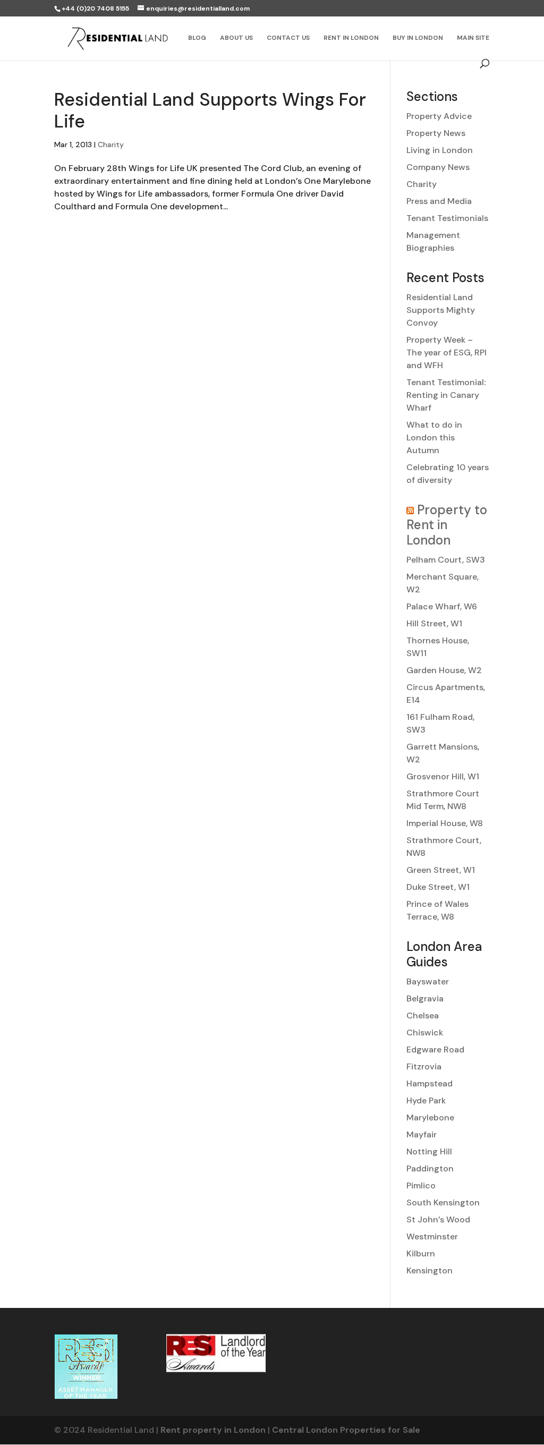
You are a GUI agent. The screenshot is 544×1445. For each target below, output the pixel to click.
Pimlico (421, 1185)
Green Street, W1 (440, 870)
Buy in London (418, 38)
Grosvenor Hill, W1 (442, 776)
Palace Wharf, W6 (441, 606)
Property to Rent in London (446, 525)
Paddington (430, 1168)
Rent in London (351, 38)
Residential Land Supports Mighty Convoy (440, 310)
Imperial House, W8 (444, 823)
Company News (438, 167)
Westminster (432, 1236)
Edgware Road (435, 1049)
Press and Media (439, 201)
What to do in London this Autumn (434, 437)
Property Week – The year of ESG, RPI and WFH (446, 352)
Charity (111, 144)
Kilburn (420, 1253)
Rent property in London (213, 1429)
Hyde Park (426, 1100)
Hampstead (429, 1083)
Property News (435, 133)
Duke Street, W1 (438, 886)
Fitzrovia (423, 1066)
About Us (236, 38)
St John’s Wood (438, 1219)
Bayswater (427, 981)
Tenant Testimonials (447, 218)
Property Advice (439, 116)
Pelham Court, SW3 (445, 559)
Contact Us (288, 38)
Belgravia (425, 998)
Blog (197, 38)
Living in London (439, 150)
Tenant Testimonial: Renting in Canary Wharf (446, 395)
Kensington (429, 1270)
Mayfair (421, 1134)
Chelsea (422, 1015)
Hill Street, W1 (434, 623)
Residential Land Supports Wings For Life (210, 110)
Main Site (473, 38)
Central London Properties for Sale (346, 1429)
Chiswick (424, 1032)
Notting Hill (429, 1151)
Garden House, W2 (444, 670)
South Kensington (443, 1202)
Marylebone (430, 1117)
